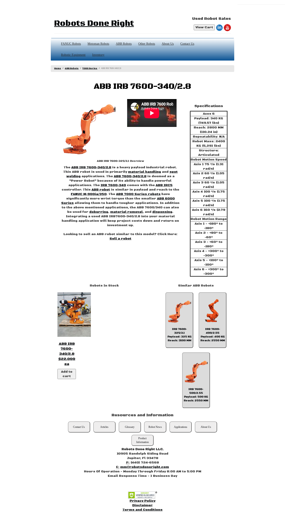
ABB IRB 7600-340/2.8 (91, 167)
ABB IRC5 (164, 185)
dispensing (162, 212)
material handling (144, 172)
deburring (98, 212)
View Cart (204, 27)
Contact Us (187, 43)
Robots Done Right (94, 23)
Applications (180, 427)
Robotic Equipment (73, 55)
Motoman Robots (98, 43)
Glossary (129, 427)
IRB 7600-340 (113, 185)
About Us (168, 43)
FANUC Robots (71, 43)
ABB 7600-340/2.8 (130, 176)
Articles (104, 427)
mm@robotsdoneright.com (144, 467)
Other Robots (146, 43)
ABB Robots (124, 43)
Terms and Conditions (142, 510)
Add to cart (66, 374)
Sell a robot (120, 239)
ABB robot (101, 190)
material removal (126, 212)
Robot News (155, 427)
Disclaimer (142, 505)
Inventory (98, 55)
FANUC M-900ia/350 (88, 194)
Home (57, 68)
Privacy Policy (142, 501)
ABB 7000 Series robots (138, 194)
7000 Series (89, 68)
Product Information (142, 440)
